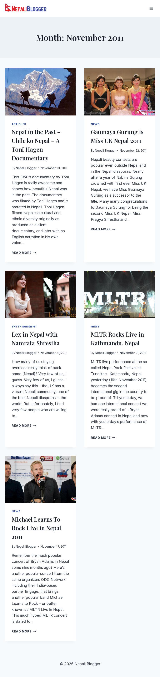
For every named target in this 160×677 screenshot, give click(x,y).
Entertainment (24, 326)
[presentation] (40, 91)
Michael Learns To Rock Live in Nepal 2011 (36, 528)
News (95, 124)
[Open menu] (151, 8)
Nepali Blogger (26, 168)
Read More (24, 252)
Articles (19, 124)
